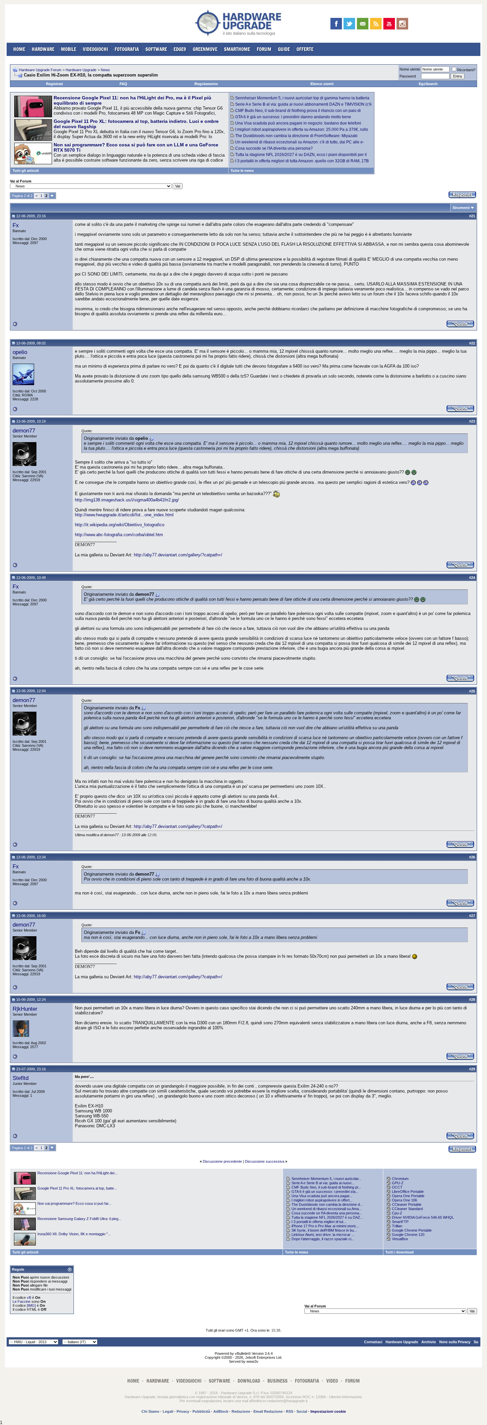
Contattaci (373, 1342)
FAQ (123, 84)
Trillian (397, 1226)
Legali (168, 1411)
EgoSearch (428, 84)
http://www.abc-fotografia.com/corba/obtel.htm (119, 534)
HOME (19, 49)
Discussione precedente (222, 1161)
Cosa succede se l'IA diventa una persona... (327, 1213)
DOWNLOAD (249, 1380)
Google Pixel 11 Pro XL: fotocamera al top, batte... (77, 1188)
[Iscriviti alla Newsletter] (362, 23)
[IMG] (31, 1305)
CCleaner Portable (406, 1204)
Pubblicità (201, 1411)
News (105, 70)
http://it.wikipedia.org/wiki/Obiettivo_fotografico (119, 524)
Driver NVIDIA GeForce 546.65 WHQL (423, 1217)
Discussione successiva (264, 1161)
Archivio (428, 1342)
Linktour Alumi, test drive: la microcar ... (323, 1235)
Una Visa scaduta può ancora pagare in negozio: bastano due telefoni (298, 123)
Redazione (241, 1411)
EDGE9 (180, 49)
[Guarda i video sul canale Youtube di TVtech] (389, 23)
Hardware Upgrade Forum (40, 70)
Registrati (54, 84)
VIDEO (332, 1380)
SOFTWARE (156, 49)
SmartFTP (400, 1222)
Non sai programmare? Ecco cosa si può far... (74, 1203)
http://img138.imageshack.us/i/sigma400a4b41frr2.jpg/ (127, 499)
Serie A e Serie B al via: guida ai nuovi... (323, 1183)
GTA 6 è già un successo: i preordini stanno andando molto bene (293, 117)
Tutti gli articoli (26, 171)
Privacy (183, 1411)
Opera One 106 (404, 1200)
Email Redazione (268, 1411)
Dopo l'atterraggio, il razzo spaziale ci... (323, 1239)
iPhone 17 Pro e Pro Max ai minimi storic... (325, 1226)
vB (29, 1297)
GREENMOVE (205, 49)
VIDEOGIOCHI (95, 49)
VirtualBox (400, 1239)
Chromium (400, 1179)
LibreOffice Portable (408, 1192)
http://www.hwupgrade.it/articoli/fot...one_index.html (124, 514)
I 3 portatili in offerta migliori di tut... (319, 1222)
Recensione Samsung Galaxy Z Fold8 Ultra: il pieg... (79, 1219)
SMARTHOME (237, 49)
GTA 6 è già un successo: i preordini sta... (325, 1192)
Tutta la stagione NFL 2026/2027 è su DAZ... (327, 1217)
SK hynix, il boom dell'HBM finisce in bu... (324, 1230)
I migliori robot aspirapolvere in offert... (322, 1200)
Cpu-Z (397, 1213)
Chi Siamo (150, 1411)
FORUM (264, 49)
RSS (289, 1411)
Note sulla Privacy (454, 1342)
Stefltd (20, 1078)
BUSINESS (277, 1380)
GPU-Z (398, 1183)
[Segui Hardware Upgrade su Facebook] (336, 23)
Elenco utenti (322, 84)
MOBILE (68, 49)
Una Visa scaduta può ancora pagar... (322, 1196)
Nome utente (410, 69)
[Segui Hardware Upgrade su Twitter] (349, 23)
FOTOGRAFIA (127, 49)
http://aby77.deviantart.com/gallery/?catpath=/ (178, 554)
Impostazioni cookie (328, 1411)
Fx (16, 225)
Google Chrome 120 (408, 1235)
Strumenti (461, 208)
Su (476, 1342)
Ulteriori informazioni (345, 1397)
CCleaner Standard (407, 1209)
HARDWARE (43, 49)
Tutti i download (399, 1252)
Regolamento (206, 84)
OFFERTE (305, 49)
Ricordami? (466, 70)
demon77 (24, 430)
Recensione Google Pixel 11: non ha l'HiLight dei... (77, 1173)
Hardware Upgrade (81, 70)
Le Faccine (21, 1301)
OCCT (397, 1187)
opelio (20, 352)
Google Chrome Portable (412, 1230)
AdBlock (220, 1411)
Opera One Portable (408, 1196)
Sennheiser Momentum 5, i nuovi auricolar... (326, 1179)
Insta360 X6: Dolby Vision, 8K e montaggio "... (74, 1234)
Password (408, 76)
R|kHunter (25, 1008)
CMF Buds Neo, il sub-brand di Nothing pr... (326, 1187)
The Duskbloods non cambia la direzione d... (327, 1204)
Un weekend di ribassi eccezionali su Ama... (327, 1209)
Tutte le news (242, 171)
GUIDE (284, 49)
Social (302, 1411)
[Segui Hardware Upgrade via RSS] (376, 23)
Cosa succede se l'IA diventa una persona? (274, 148)
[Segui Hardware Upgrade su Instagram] (402, 23)
